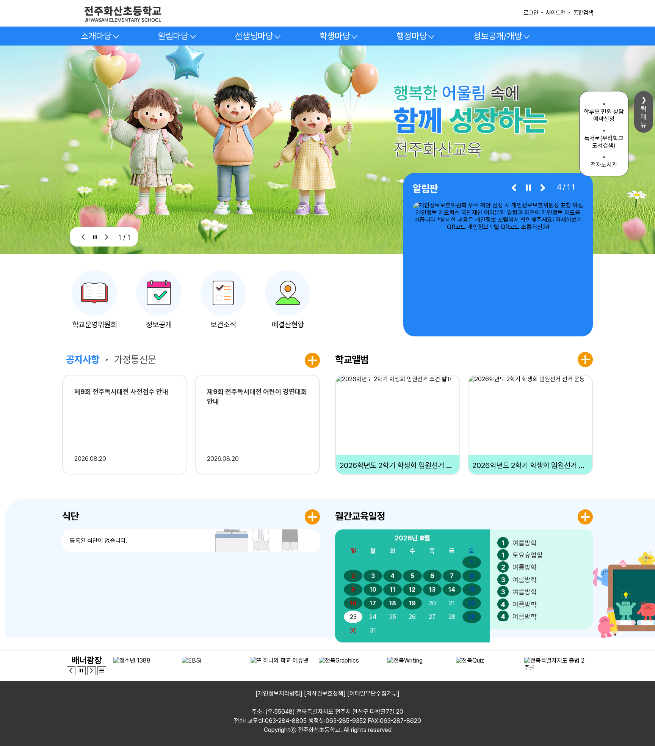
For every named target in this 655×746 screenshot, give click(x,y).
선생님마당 (254, 36)
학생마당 (335, 36)
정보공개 (159, 324)
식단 (70, 516)
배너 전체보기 (101, 670)
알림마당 (173, 36)
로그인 (530, 12)
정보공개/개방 (497, 36)
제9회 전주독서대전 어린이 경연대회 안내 (257, 396)
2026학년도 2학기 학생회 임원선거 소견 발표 (398, 465)
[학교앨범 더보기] (585, 359)
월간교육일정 (360, 516)
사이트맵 (556, 12)
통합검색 (583, 12)
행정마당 (411, 36)
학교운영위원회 (94, 324)
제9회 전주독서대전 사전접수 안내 (121, 392)
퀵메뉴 (644, 117)
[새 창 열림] (498, 264)
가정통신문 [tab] (135, 359)
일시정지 (95, 237)
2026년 (412, 538)
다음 (107, 237)
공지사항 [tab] (82, 359)
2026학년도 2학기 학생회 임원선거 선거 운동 (530, 465)
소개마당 (96, 36)
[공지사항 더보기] (312, 360)
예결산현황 (288, 324)
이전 (83, 237)
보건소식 (223, 324)
